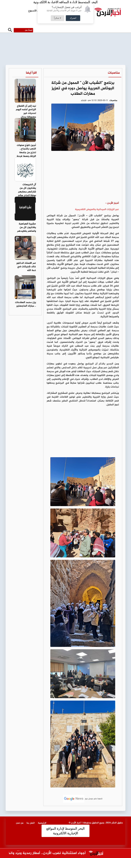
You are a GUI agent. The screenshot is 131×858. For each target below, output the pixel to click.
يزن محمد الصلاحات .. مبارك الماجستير (25, 304)
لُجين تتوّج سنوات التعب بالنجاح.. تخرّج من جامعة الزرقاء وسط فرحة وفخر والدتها (26, 152)
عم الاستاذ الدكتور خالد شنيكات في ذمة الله (26, 267)
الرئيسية (42, 823)
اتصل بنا (31, 823)
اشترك (73, 18)
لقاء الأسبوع (35, 11)
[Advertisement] (82, 177)
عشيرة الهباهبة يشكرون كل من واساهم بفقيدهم (26, 227)
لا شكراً (57, 18)
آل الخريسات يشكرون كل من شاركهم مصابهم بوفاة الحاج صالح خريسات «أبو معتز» (25, 191)
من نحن (19, 823)
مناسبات (114, 73)
